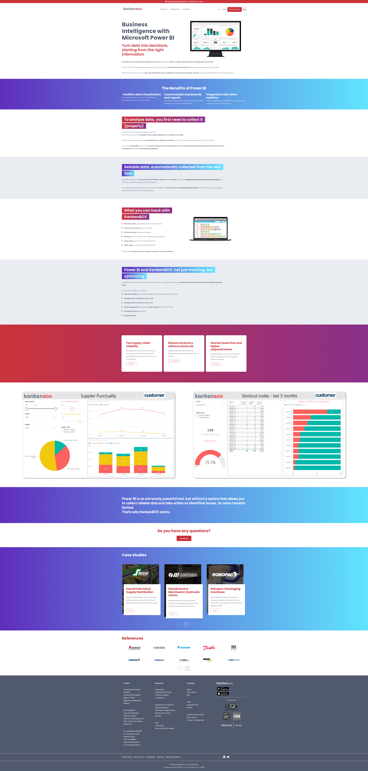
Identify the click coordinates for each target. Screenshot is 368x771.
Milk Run (126, 703)
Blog (156, 723)
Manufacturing (128, 737)
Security (158, 716)
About (189, 689)
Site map (160, 757)
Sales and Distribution (131, 742)
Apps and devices (162, 707)
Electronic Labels (129, 716)
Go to (130, 610)
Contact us (184, 538)
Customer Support (162, 695)
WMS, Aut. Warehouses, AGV (134, 719)
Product (164, 9)
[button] (186, 624)
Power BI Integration (131, 713)
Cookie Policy (127, 757)
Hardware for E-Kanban (164, 705)
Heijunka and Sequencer (132, 700)
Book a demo (234, 9)
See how (131, 363)
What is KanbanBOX (173, 757)
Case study (159, 726)
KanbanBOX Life (193, 705)
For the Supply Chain (131, 734)
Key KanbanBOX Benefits (132, 731)
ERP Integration (129, 710)
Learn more (174, 361)
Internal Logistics (129, 739)
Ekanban (126, 692)
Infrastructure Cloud (162, 713)
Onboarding (159, 689)
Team (189, 702)
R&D (188, 695)
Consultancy (160, 698)
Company (186, 9)
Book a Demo (192, 717)
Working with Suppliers (132, 695)
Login (224, 9)
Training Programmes (163, 692)
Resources (175, 9)
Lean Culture (191, 692)
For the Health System (132, 745)
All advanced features (131, 689)
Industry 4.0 (127, 724)
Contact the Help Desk (195, 720)
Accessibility (150, 757)
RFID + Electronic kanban (132, 721)
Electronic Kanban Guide (164, 728)
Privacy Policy (139, 757)
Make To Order (129, 698)
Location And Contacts (195, 715)
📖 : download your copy (184, 1)
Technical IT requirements (165, 710)
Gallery (189, 707)
